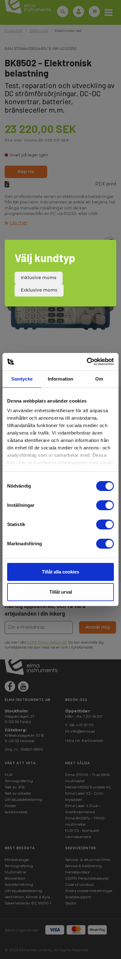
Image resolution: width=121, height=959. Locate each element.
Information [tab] (60, 378)
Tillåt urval (60, 592)
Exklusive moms (39, 290)
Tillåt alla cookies (60, 571)
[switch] (105, 505)
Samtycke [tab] (22, 378)
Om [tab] (99, 378)
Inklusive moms (38, 277)
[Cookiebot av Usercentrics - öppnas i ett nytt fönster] (87, 362)
